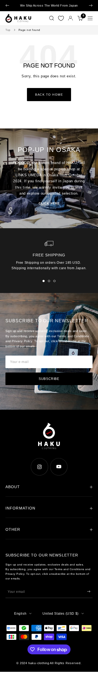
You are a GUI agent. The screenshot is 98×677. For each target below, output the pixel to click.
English (20, 614)
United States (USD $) (60, 614)
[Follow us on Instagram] (39, 466)
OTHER (12, 529)
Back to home (49, 94)
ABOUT (12, 487)
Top (8, 29)
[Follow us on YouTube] (58, 466)
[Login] (70, 18)
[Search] (51, 18)
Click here (49, 203)
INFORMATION (20, 508)
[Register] (88, 591)
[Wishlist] (61, 18)
